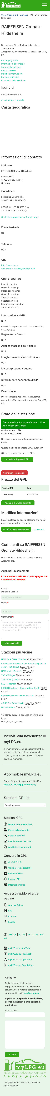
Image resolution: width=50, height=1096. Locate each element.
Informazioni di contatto (13, 63)
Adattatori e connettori (19, 847)
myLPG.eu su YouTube (19, 948)
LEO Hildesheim (9, 683)
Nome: (5, 602)
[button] (24, 200)
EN (10, 934)
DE (15, 934)
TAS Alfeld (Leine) (10, 679)
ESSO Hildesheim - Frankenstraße (17, 695)
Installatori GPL (15, 873)
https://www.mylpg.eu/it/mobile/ (20, 784)
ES (37, 934)
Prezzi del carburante (18, 830)
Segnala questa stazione (14, 473)
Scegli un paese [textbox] (12, 805)
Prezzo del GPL (8, 70)
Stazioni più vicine (10, 77)
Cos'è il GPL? (14, 862)
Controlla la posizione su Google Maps (20, 217)
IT (33, 934)
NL (24, 934)
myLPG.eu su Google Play (20, 965)
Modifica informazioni (11, 73)
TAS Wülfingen (8, 675)
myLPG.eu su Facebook (19, 954)
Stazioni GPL (12, 15)
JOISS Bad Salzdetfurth (12, 703)
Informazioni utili (16, 884)
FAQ (10, 910)
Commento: (7, 616)
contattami (39, 529)
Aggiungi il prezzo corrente (18, 503)
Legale (11, 922)
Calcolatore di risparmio (20, 867)
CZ (5, 937)
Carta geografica (9, 60)
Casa (3, 15)
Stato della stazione (11, 67)
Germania (24, 15)
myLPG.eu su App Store (20, 959)
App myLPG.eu (15, 905)
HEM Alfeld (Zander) (11, 671)
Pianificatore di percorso (20, 841)
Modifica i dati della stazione (16, 529)
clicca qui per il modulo (12, 100)
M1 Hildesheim (8, 707)
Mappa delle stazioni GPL (20, 824)
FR (28, 934)
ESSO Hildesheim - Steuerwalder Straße (20, 688)
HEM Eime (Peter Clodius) (14, 659)
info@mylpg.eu (31, 993)
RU (41, 934)
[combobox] (25, 805)
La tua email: (11, 1010)
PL (19, 934)
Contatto (12, 916)
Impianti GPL (14, 879)
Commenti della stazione (13, 80)
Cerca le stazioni (16, 835)
